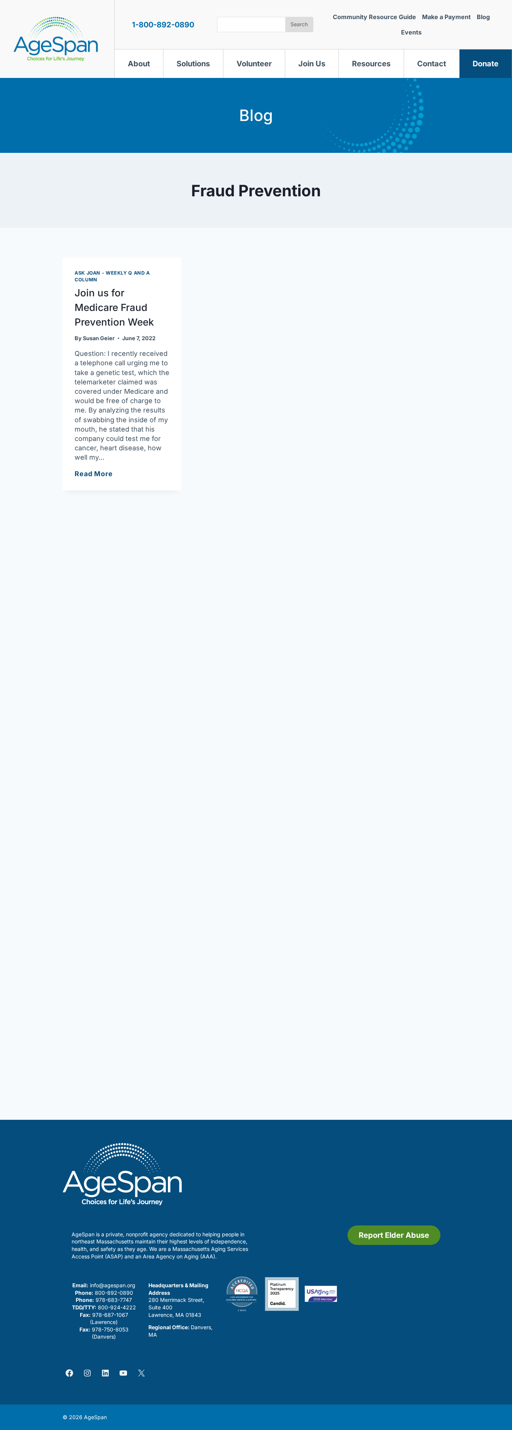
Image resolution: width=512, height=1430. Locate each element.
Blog (483, 17)
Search (299, 24)
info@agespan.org (112, 1285)
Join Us (311, 63)
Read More (94, 474)
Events (411, 32)
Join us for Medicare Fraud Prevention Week (114, 307)
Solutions (193, 63)
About (139, 63)
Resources (371, 63)
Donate (486, 63)
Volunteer (254, 63)
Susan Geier (99, 338)
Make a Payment (446, 17)
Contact (431, 63)
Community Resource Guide (374, 17)
